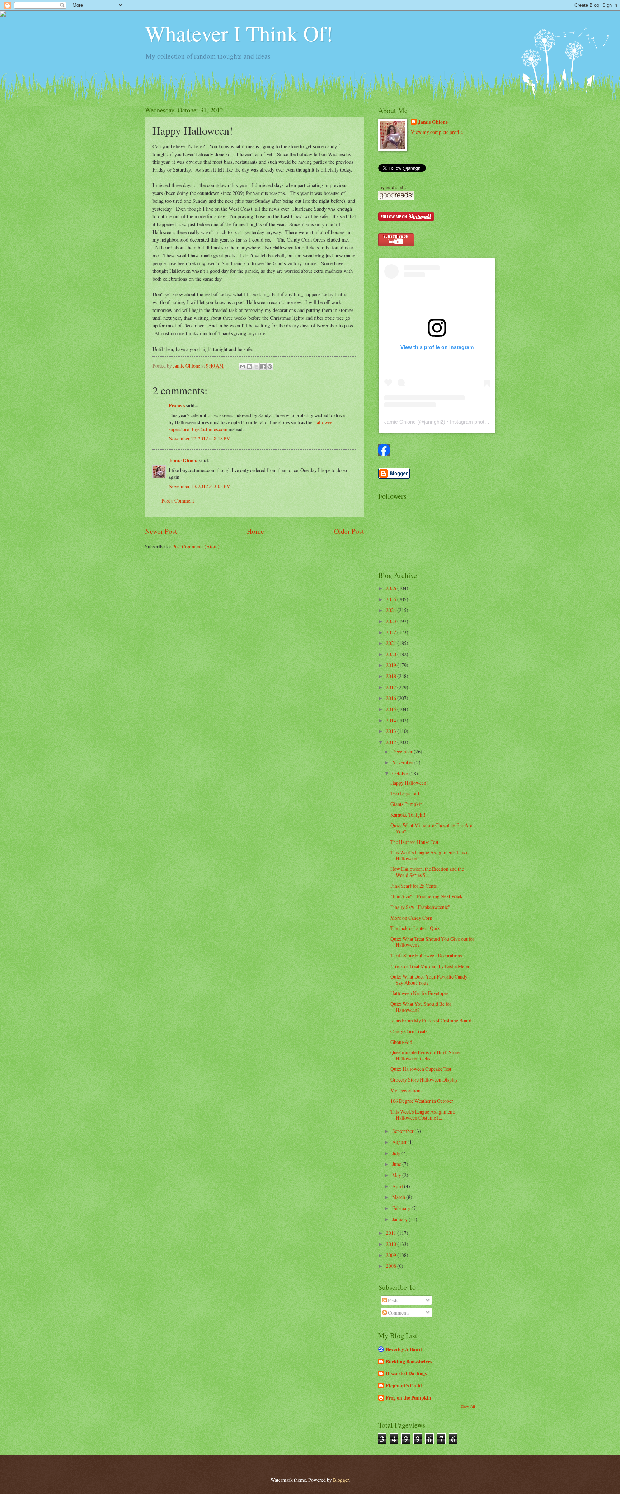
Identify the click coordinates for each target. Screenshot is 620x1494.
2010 (391, 1244)
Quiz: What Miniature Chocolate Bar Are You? (431, 828)
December (403, 751)
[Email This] (242, 366)
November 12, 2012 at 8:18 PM (200, 438)
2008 (391, 1265)
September (403, 1130)
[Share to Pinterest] (269, 366)
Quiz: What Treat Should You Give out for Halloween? (432, 941)
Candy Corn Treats (408, 1031)
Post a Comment (177, 500)
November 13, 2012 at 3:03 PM (200, 486)
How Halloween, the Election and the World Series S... (427, 871)
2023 (391, 621)
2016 (391, 698)
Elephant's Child (404, 1385)
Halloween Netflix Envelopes (419, 993)
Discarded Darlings (406, 1373)
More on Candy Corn (411, 917)
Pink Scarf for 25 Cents (413, 885)
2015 (391, 709)
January (400, 1219)
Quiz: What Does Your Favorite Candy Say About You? (429, 979)
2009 (391, 1255)
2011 (391, 1232)
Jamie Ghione (183, 460)
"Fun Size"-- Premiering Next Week (426, 896)
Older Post (349, 531)
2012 (391, 742)
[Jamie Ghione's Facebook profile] (384, 453)
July (396, 1153)
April (398, 1186)
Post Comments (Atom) (196, 546)
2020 (391, 654)
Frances (177, 405)
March (399, 1197)
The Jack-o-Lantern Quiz (415, 928)
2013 (391, 731)
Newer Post (161, 531)
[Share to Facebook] (263, 366)
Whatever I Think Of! (239, 33)
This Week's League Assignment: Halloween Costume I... (422, 1114)
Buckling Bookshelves (409, 1361)
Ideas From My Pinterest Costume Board (430, 1020)
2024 (391, 610)
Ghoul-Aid (401, 1041)
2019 (391, 665)
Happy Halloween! (409, 782)
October (400, 773)
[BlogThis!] (249, 366)
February (402, 1208)
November (403, 762)
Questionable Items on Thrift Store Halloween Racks (425, 1055)
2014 (391, 720)
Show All (468, 1406)
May (397, 1175)
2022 (391, 632)
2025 (391, 599)
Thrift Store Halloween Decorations (426, 955)
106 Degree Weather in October (421, 1100)
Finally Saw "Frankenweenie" (420, 907)
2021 (391, 643)
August (400, 1142)
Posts (392, 1300)
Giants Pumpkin (406, 803)
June (397, 1164)
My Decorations (406, 1090)
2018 (391, 676)
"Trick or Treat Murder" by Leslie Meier (430, 966)
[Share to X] (256, 366)
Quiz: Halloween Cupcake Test (420, 1068)
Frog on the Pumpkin (408, 1397)
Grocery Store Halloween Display (424, 1079)
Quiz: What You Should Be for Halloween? (420, 1006)
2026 (391, 588)
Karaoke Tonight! (408, 814)
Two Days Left (404, 793)
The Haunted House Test (414, 842)
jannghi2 (433, 422)
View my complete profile (437, 132)
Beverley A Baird (404, 1349)
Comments (398, 1312)
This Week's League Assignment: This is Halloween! (429, 855)
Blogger (341, 1479)
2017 (391, 687)
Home (255, 531)
